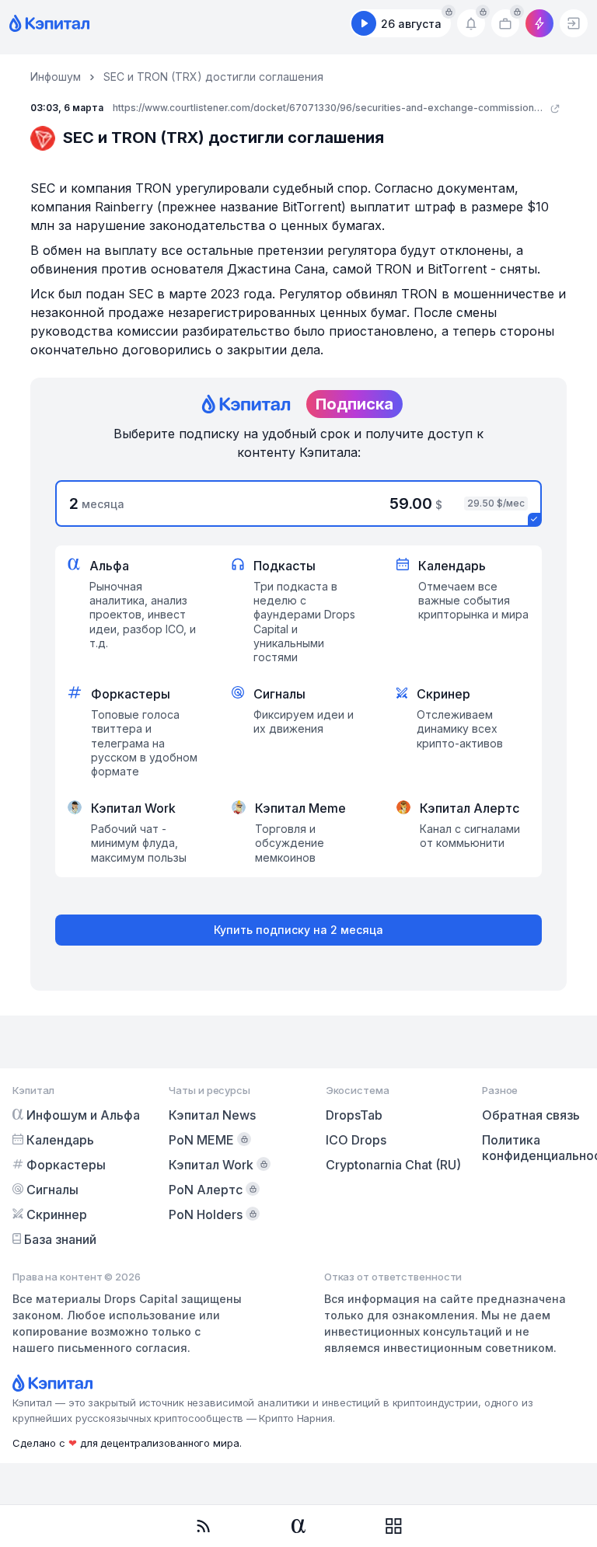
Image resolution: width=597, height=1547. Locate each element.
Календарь (60, 1140)
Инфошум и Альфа (83, 1115)
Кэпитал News (212, 1115)
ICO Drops (356, 1140)
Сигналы (52, 1189)
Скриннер (56, 1214)
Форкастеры (66, 1164)
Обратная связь (531, 1115)
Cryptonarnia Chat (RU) (393, 1164)
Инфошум (55, 76)
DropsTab (354, 1115)
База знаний (60, 1239)
